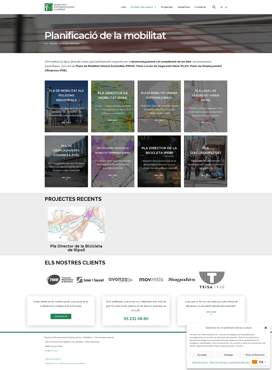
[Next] (233, 280)
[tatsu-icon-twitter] (221, 7)
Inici (123, 7)
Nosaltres (184, 7)
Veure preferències (255, 354)
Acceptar (202, 354)
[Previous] (39, 280)
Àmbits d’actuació (142, 7)
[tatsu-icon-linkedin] (226, 7)
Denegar (228, 354)
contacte (60, 316)
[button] (265, 327)
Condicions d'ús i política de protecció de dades (65, 363)
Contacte (200, 7)
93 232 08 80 (136, 318)
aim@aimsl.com (51, 351)
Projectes (167, 7)
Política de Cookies (53, 359)
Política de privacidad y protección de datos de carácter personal (236, 362)
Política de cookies (200, 362)
